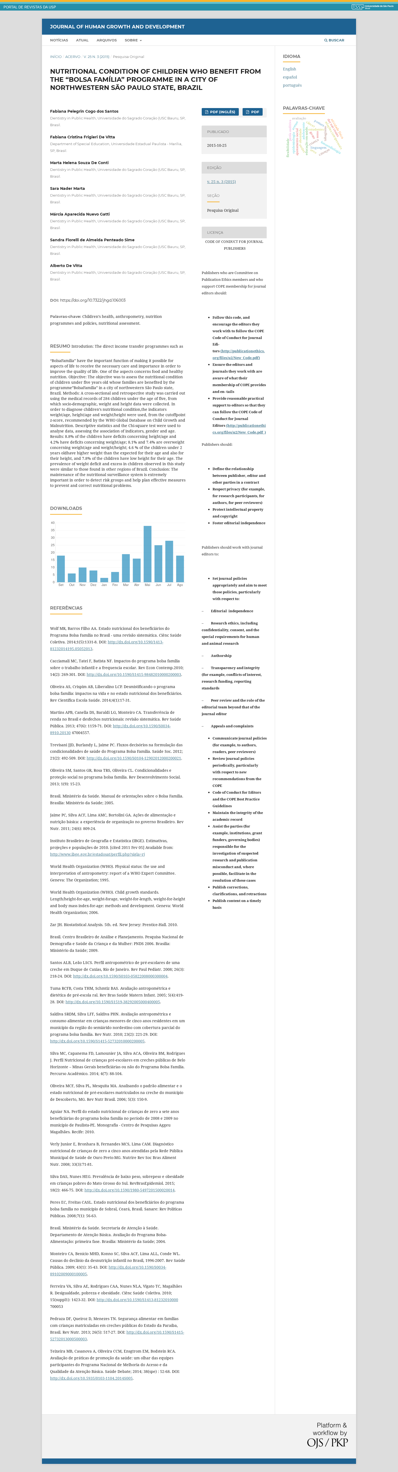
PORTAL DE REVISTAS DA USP (30, 7)
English (289, 68)
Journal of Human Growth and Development (117, 27)
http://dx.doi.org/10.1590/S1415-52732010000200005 (97, 1041)
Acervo (72, 56)
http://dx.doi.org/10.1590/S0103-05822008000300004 (120, 976)
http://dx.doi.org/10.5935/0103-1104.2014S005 (91, 1378)
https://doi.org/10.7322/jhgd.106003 (93, 300)
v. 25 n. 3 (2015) (96, 56)
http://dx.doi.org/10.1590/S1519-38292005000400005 (113, 1001)
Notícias (59, 40)
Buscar (336, 40)
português (292, 85)
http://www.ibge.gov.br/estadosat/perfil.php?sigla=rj (97, 854)
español (290, 77)
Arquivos (107, 40)
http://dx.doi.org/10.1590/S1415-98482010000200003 (134, 674)
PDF (254, 112)
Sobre (132, 40)
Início (56, 56)
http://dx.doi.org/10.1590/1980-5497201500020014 (129, 1190)
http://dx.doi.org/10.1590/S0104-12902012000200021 (134, 758)
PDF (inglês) (222, 112)
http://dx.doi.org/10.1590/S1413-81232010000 (137, 1299)
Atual (82, 40)
